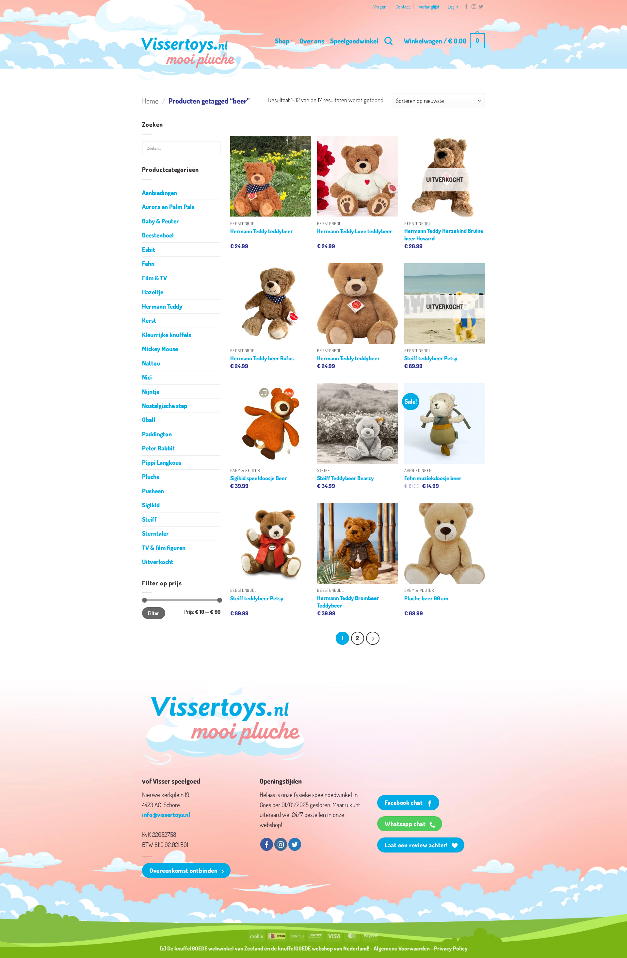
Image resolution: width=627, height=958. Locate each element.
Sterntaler (155, 533)
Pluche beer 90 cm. (426, 598)
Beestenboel (158, 235)
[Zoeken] (388, 41)
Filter (153, 613)
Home (150, 100)
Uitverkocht (157, 562)
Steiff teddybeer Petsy (431, 358)
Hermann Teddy (162, 306)
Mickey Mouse (160, 349)
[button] (444, 41)
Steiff (149, 519)
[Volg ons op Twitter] (481, 6)
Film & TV (154, 278)
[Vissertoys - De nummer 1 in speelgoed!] (188, 52)
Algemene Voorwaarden (402, 948)
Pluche (150, 476)
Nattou (151, 363)
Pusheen (153, 491)
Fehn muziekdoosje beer (432, 477)
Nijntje (150, 391)
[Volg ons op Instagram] (474, 6)
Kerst (149, 320)
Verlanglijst (429, 6)
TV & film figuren (163, 548)
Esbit (148, 249)
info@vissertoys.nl (166, 814)
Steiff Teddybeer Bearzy (345, 477)
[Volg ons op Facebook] (466, 6)
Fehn (148, 263)
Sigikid (151, 505)
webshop (322, 948)
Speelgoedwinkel (354, 40)
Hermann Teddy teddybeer (261, 231)
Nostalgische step (164, 405)
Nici (147, 377)
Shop (282, 40)
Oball (148, 419)
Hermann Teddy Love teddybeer (354, 231)
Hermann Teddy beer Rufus (262, 358)
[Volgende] (372, 638)
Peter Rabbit (158, 448)
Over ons (311, 40)
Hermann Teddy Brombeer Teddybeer (348, 601)
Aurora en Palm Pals (168, 207)
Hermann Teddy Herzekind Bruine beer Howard (443, 234)
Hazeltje (152, 292)
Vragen (380, 6)
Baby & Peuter (160, 221)
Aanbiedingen (159, 192)
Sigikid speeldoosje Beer (258, 477)
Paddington (157, 434)
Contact (402, 6)
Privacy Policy (451, 948)
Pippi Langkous (161, 462)
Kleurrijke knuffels (166, 335)
